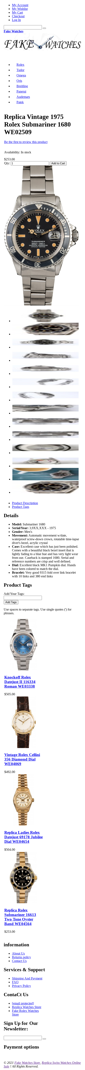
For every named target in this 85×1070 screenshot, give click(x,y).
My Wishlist (20, 9)
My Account (20, 5)
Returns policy (21, 957)
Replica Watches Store (26, 1007)
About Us (18, 953)
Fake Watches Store (27, 1062)
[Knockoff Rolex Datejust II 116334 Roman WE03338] (23, 669)
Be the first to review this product (25, 142)
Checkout (18, 16)
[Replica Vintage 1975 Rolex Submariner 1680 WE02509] (41, 304)
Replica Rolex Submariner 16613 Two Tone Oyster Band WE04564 (20, 917)
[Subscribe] (44, 1038)
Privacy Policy (21, 986)
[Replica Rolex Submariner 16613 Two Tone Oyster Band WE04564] (23, 902)
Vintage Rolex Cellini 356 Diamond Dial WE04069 (22, 759)
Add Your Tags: (14, 593)
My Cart (17, 12)
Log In (16, 20)
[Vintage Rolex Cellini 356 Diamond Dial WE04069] (23, 747)
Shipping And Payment (27, 978)
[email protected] (23, 1003)
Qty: (7, 163)
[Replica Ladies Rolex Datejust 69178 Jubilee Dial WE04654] (23, 824)
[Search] (44, 28)
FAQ (15, 982)
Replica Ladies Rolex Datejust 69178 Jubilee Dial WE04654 (23, 837)
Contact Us (19, 961)
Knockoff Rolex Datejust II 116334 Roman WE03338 (19, 681)
